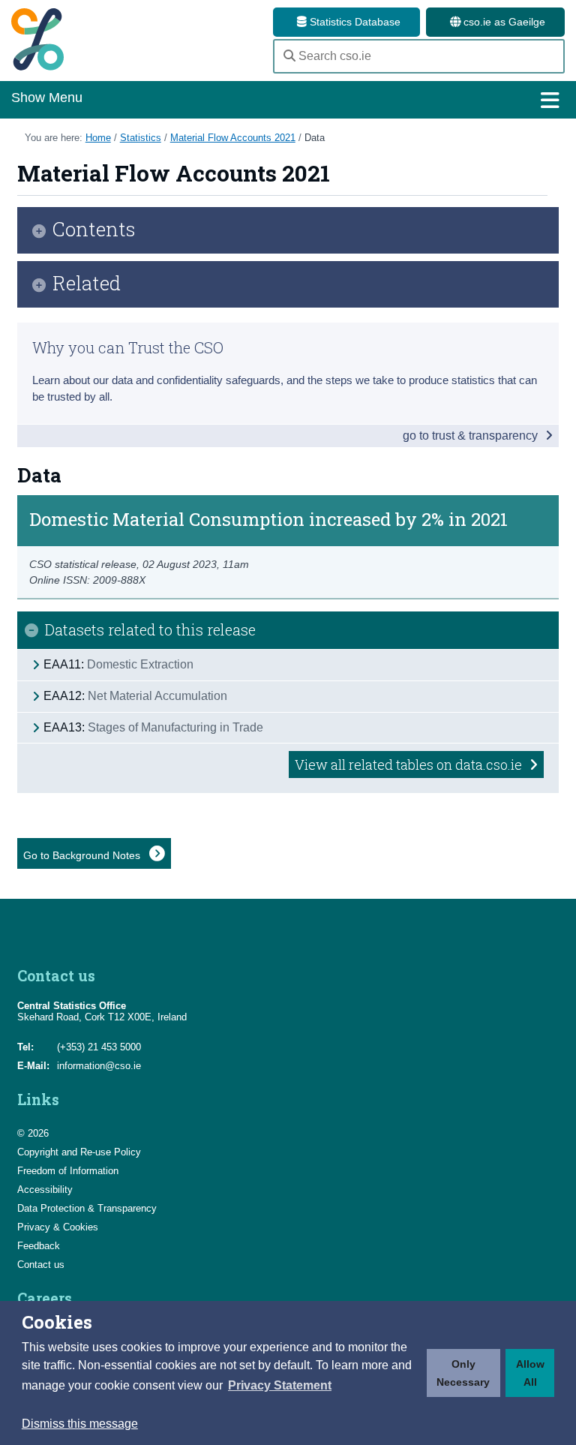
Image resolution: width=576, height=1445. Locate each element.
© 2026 (33, 1133)
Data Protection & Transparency (87, 1208)
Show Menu (46, 97)
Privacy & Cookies (57, 1227)
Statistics (140, 137)
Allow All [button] (530, 1373)
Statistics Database (353, 22)
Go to (83, 855)
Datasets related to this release (150, 629)
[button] (280, 1385)
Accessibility (45, 1189)
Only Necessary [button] (463, 1373)
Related (86, 284)
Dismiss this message (80, 1423)
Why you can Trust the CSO (128, 347)
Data (314, 137)
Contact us (40, 1264)
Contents (94, 230)
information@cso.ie (99, 1065)
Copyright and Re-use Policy (79, 1152)
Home (98, 137)
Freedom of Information (67, 1170)
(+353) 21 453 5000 (99, 1047)
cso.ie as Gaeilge (502, 22)
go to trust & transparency (472, 435)
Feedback (38, 1245)
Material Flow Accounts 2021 (233, 137)
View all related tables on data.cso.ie (410, 765)
